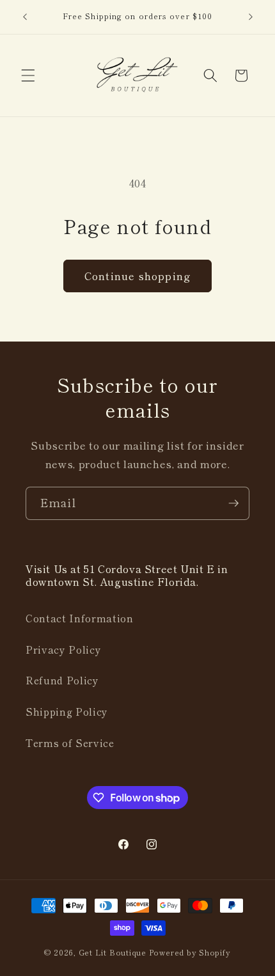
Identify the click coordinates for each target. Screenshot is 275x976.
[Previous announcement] (25, 17)
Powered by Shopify (190, 952)
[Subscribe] (233, 503)
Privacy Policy (63, 649)
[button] (28, 75)
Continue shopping (137, 275)
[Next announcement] (251, 17)
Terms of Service (70, 743)
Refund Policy (62, 680)
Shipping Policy (67, 711)
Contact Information (80, 618)
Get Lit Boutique (112, 952)
